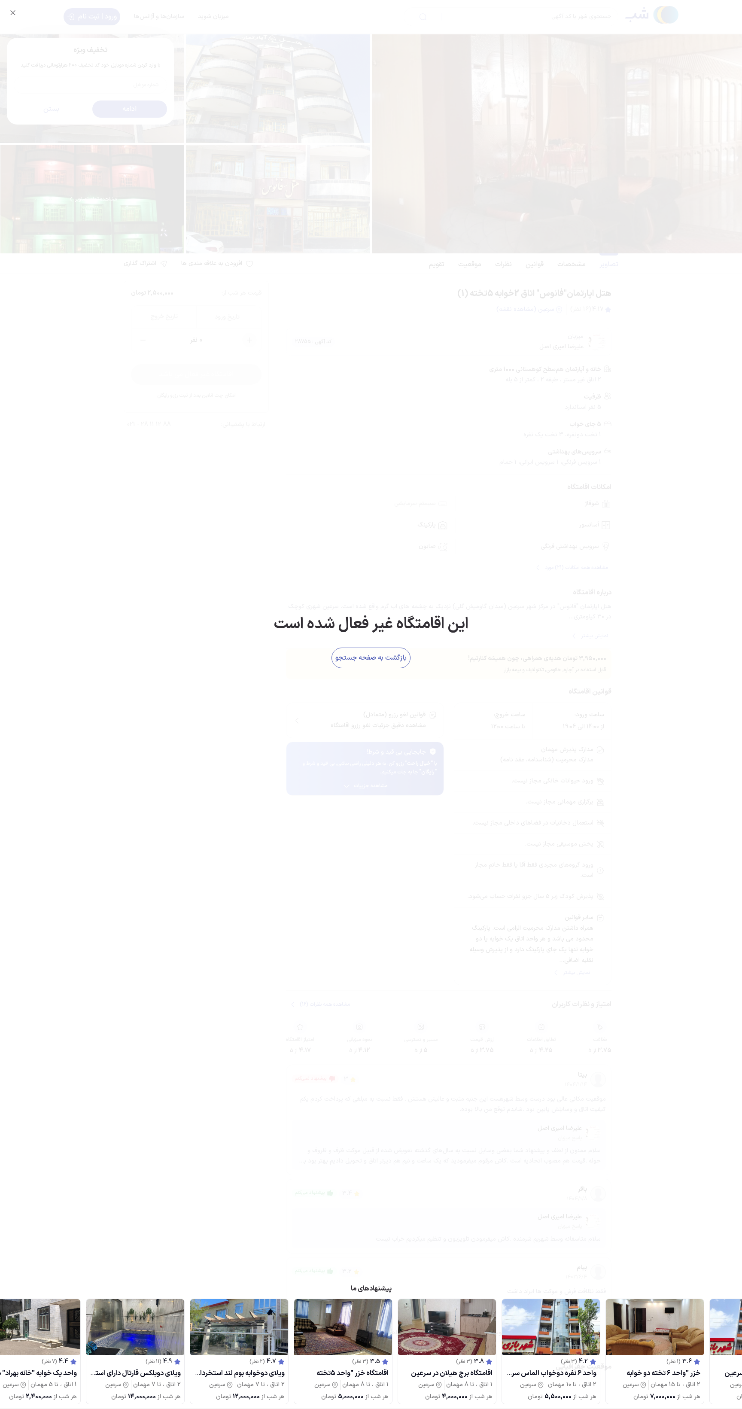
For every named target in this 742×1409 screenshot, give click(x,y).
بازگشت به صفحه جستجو (371, 658)
